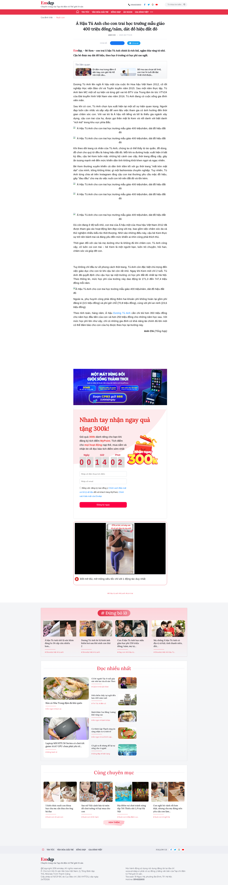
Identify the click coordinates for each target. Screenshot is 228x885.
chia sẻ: (103, 43)
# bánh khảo (105, 720)
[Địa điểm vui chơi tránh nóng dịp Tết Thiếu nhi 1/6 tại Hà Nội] (132, 791)
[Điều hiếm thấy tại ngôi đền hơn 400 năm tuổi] (127, 699)
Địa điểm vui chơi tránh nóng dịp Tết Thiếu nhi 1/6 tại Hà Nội (131, 808)
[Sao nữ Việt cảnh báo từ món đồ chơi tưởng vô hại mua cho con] (96, 791)
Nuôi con (60, 17)
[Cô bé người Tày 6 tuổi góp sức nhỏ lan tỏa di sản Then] (127, 683)
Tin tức (85, 12)
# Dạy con (121, 652)
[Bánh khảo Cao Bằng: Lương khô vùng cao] (127, 716)
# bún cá (57, 709)
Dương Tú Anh (122, 313)
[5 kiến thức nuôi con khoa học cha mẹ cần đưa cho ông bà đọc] (60, 791)
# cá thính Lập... (106, 737)
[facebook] (144, 4)
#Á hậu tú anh (113, 593)
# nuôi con (59, 817)
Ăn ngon (127, 12)
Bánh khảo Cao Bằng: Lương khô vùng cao (103, 713)
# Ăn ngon (50, 709)
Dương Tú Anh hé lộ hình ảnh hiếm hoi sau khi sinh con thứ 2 (95, 643)
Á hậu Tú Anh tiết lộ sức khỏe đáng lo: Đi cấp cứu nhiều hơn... (59, 643)
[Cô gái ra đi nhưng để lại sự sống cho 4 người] (127, 750)
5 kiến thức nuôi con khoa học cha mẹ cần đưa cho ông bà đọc (59, 808)
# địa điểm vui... (133, 817)
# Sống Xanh (51, 752)
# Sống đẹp (95, 754)
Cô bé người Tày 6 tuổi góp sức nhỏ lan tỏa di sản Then (103, 679)
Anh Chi (112, 35)
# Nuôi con (50, 817)
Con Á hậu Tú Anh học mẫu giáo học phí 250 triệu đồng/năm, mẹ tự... (130, 643)
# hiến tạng (105, 754)
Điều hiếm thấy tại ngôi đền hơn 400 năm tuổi (103, 696)
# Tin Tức (95, 703)
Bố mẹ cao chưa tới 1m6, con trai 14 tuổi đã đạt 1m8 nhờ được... (149, 72)
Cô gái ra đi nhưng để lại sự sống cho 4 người (103, 746)
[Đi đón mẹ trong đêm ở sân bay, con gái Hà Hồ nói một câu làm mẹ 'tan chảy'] (83, 72)
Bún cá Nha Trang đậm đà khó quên (64, 703)
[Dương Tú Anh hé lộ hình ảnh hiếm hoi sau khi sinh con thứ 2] (96, 628)
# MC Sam (95, 817)
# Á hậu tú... (130, 652)
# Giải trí (94, 687)
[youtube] (156, 4)
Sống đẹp (116, 12)
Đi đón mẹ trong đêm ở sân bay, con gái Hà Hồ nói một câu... (104, 72)
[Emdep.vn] (48, 3)
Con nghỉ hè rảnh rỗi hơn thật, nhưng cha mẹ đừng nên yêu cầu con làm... (167, 808)
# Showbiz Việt (50, 652)
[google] (152, 4)
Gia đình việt (95, 849)
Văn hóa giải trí (100, 12)
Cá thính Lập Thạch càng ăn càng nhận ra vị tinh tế (103, 730)
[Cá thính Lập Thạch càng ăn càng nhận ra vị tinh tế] (127, 733)
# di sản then (103, 687)
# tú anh (60, 652)
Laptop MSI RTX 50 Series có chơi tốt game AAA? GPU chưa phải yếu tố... (65, 745)
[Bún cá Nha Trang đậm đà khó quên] (66, 688)
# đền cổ (102, 703)
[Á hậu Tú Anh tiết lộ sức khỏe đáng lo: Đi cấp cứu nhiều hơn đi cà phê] (60, 628)
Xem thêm (114, 822)
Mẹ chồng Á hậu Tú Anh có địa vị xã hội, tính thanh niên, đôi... (168, 643)
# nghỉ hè (166, 817)
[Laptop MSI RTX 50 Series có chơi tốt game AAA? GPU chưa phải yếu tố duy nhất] (66, 728)
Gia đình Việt (142, 12)
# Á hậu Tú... (170, 652)
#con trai (129, 593)
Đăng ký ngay (103, 505)
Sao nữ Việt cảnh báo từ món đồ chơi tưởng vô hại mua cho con (95, 808)
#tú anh (122, 593)
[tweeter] (148, 4)
